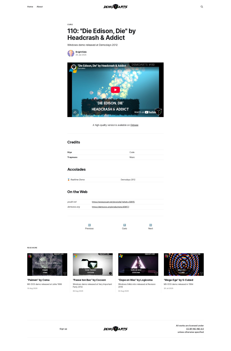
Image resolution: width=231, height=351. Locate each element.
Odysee (134, 125)
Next (150, 228)
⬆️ (124, 225)
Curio (70, 24)
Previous (89, 228)
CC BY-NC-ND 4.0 (195, 329)
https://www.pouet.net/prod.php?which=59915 (113, 202)
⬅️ (89, 225)
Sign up (63, 329)
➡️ (150, 225)
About (40, 6)
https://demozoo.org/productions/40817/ (110, 207)
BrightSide (81, 52)
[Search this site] (202, 7)
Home (30, 6)
